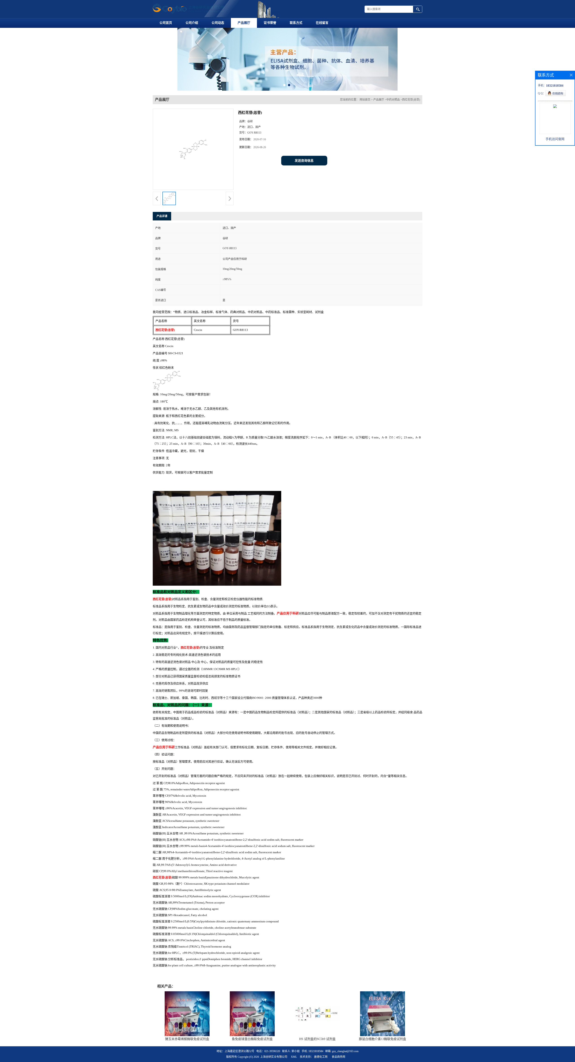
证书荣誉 (270, 22)
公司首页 (165, 22)
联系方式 (296, 22)
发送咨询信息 (304, 187)
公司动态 (218, 22)
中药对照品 (393, 126)
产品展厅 (244, 22)
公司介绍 (192, 22)
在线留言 (322, 22)
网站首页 (365, 126)
